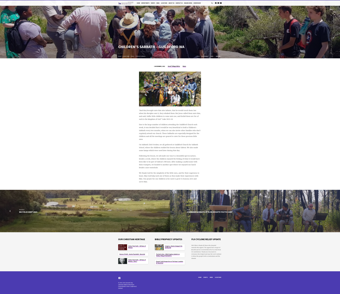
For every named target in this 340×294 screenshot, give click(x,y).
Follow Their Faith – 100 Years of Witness (137, 246)
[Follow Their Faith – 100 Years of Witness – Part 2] (122, 261)
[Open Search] (212, 3)
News (158, 3)
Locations (164, 3)
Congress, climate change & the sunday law (173, 246)
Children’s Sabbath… (141, 56)
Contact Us (179, 3)
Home (138, 3)
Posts (198, 56)
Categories (204, 56)
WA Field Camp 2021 (28, 212)
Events (153, 3)
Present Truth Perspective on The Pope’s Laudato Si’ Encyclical (169, 262)
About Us (171, 3)
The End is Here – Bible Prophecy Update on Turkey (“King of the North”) (168, 255)
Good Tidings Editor (174, 66)
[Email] (221, 3)
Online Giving (188, 3)
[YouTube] (218, 3)
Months (218, 56)
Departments (145, 3)
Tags (211, 56)
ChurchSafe (197, 3)
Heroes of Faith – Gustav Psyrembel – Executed (132, 254)
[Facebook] (216, 3)
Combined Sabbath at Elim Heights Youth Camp (209, 212)
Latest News (126, 56)
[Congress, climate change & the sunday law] (159, 247)
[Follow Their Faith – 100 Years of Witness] (122, 247)
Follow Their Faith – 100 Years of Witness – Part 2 (137, 260)
